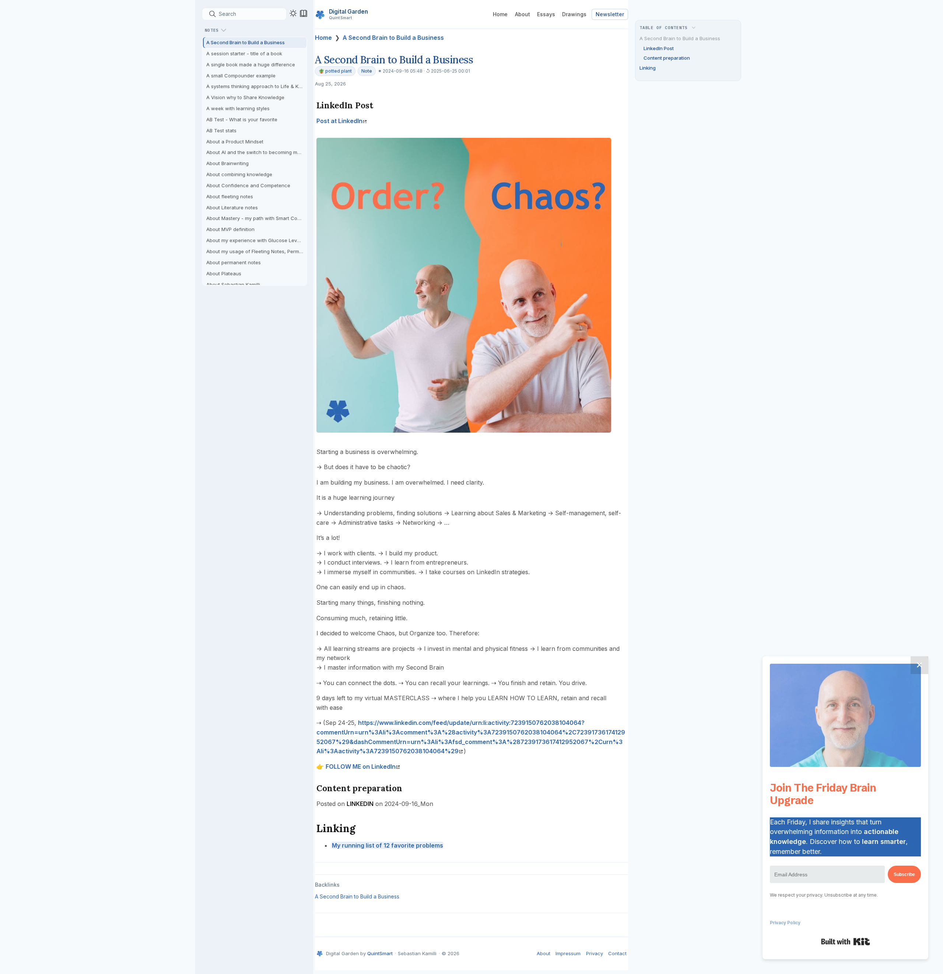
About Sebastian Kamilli (233, 284)
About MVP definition (230, 229)
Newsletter (610, 14)
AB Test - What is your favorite (241, 119)
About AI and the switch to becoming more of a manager (256, 152)
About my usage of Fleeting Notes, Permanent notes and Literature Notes (256, 251)
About (522, 14)
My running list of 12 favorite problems (387, 845)
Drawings (574, 14)
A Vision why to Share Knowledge (245, 97)
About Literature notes (232, 207)
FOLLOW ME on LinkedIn (361, 766)
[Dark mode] (293, 13)
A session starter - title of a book (244, 53)
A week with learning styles (238, 108)
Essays (546, 14)
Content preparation (667, 58)
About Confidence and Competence (248, 185)
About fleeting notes (229, 196)
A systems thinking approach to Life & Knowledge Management (256, 86)
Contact (617, 953)
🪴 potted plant (335, 71)
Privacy (594, 953)
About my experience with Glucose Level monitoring (256, 240)
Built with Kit (845, 941)
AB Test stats (221, 130)
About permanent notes (233, 262)
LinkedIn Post (659, 48)
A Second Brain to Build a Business (245, 42)
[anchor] (380, 105)
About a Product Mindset (234, 141)
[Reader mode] (303, 13)
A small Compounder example (241, 75)
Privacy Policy (785, 922)
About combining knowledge (239, 174)
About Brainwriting (227, 163)
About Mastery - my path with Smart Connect (256, 218)
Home (500, 14)
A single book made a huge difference (250, 64)
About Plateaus (223, 273)
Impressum (568, 953)
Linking (647, 68)
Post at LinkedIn (339, 121)
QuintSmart (380, 953)
